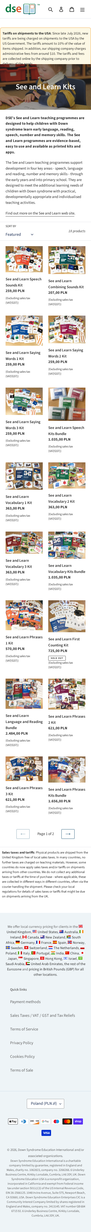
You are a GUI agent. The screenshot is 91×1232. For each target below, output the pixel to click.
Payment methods (25, 1002)
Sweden (17, 948)
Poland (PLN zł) (44, 1103)
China (74, 953)
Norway (78, 942)
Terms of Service (24, 1029)
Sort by (11, 226)
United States (48, 932)
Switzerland (38, 948)
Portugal (43, 953)
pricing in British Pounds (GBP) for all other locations (56, 972)
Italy (26, 953)
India (60, 953)
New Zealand (55, 937)
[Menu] (82, 9)
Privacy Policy (21, 1043)
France (46, 942)
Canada (33, 937)
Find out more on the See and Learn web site (40, 213)
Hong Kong (53, 958)
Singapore (31, 958)
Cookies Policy (22, 1056)
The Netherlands (66, 948)
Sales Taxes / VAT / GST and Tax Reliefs (42, 1015)
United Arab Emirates (47, 964)
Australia (71, 932)
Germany (28, 942)
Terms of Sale (21, 1070)
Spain (62, 942)
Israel (73, 958)
